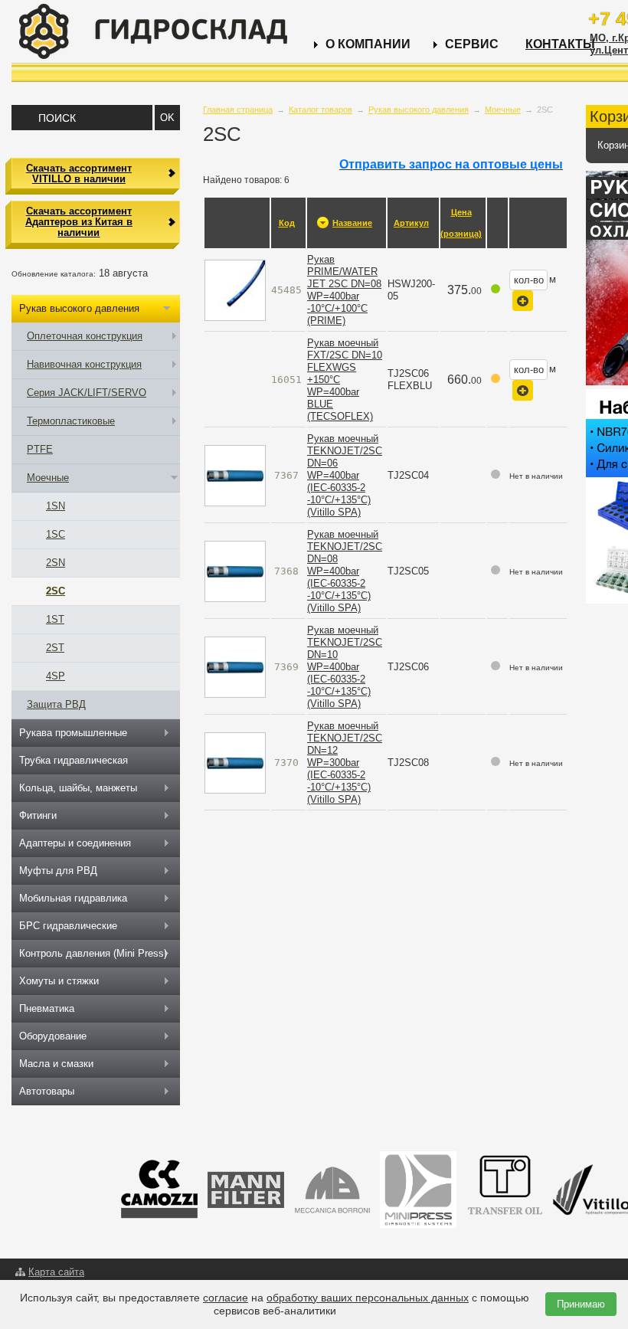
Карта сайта (56, 1272)
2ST (55, 647)
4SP (55, 676)
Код (287, 223)
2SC (55, 591)
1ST (55, 619)
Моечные (503, 109)
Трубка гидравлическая (73, 760)
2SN (55, 562)
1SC (55, 534)
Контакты (560, 44)
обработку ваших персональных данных (368, 1297)
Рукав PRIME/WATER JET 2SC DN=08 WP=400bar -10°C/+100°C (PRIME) (344, 290)
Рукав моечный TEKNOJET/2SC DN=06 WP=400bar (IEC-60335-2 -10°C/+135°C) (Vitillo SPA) (344, 475)
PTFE (40, 449)
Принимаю (581, 1304)
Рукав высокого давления (418, 109)
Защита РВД (56, 704)
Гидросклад (153, 31)
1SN (55, 506)
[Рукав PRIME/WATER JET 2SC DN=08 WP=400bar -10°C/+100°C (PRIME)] (235, 290)
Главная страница (238, 109)
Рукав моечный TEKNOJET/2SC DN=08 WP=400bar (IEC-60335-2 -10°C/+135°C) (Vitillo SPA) (344, 571)
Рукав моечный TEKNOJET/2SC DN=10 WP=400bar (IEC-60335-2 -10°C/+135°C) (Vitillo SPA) (344, 666)
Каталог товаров (320, 109)
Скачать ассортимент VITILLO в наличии (79, 173)
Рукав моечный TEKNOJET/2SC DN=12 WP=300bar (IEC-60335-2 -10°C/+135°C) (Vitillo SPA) (344, 762)
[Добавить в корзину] (522, 300)
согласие (225, 1297)
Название (352, 223)
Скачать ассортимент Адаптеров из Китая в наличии (78, 222)
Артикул (411, 223)
